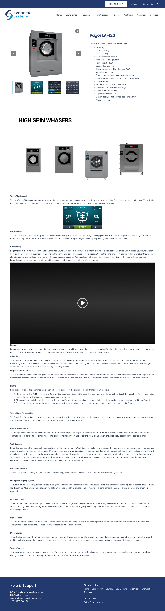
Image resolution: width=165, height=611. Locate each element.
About (134, 4)
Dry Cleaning (102, 15)
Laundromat (71, 15)
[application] (138, 4)
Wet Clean (128, 15)
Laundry (86, 15)
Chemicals (141, 15)
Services (154, 15)
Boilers (117, 15)
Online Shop (89, 602)
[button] (116, 4)
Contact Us (148, 4)
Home (59, 15)
